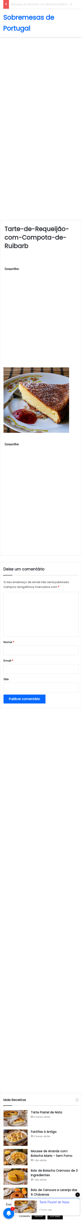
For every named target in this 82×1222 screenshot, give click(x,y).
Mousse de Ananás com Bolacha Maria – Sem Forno (51, 1153)
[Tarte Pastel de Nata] (15, 1118)
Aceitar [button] (38, 1216)
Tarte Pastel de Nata (46, 1112)
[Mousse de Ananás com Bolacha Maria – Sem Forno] (15, 1157)
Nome (8, 642)
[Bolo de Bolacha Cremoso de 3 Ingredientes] (15, 1176)
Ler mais (55, 1216)
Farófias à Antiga (43, 1132)
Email (8, 661)
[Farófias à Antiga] (15, 1138)
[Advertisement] (41, 82)
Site (6, 679)
